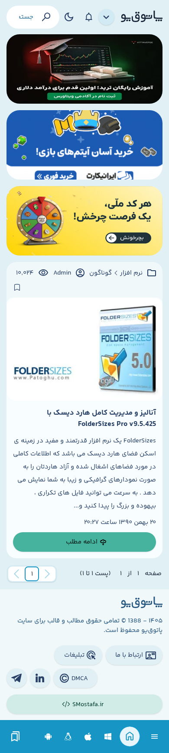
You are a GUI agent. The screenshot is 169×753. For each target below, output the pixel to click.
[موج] (84, 69)
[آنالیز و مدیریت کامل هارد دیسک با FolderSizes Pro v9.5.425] (84, 349)
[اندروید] (48, 736)
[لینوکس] (68, 737)
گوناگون (100, 273)
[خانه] (130, 737)
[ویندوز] (108, 736)
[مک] (88, 737)
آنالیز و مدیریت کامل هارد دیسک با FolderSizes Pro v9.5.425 (101, 418)
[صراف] (84, 220)
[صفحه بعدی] (16, 573)
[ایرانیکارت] (84, 145)
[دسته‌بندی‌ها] (106, 17)
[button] (32, 573)
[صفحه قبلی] (47, 573)
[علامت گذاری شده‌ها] (15, 737)
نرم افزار (131, 273)
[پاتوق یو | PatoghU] (141, 17)
